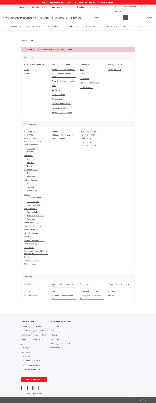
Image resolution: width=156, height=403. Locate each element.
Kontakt (118, 11)
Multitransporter (31, 229)
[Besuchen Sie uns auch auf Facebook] (23, 388)
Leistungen (56, 90)
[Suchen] (125, 17)
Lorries (27, 291)
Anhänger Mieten (115, 65)
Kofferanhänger (30, 180)
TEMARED (112, 291)
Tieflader (30, 173)
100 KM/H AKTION (88, 146)
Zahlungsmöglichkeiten (61, 103)
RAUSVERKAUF (87, 142)
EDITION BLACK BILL (89, 131)
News (143, 7)
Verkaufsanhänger (31, 244)
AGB (81, 69)
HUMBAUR (28, 284)
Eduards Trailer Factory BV (119, 284)
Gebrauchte (86, 138)
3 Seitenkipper (33, 201)
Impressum (84, 78)
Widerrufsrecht (86, 87)
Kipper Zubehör (58, 138)
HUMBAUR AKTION (88, 135)
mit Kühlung (32, 191)
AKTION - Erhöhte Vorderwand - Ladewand (34, 139)
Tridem (30, 166)
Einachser (31, 148)
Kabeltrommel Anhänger (34, 240)
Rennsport (31, 219)
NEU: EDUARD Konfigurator (126, 7)
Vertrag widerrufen (34, 379)
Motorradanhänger (32, 222)
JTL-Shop (143, 400)
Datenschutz (85, 65)
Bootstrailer (29, 247)
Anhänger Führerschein (62, 65)
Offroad (27, 257)
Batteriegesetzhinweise (89, 83)
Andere (111, 295)
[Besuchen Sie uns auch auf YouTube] (29, 388)
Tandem (30, 152)
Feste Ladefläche (34, 212)
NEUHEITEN (29, 135)
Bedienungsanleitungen (62, 112)
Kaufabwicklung (114, 69)
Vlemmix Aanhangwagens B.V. (62, 296)
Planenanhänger (31, 169)
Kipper (27, 194)
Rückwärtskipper (34, 198)
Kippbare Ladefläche (35, 215)
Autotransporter (30, 208)
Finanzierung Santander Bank (62, 75)
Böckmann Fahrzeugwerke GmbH (63, 285)
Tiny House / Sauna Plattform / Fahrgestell (36, 252)
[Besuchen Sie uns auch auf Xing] (36, 388)
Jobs (54, 85)
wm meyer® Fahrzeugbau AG (90, 296)
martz (54, 291)
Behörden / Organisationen (63, 69)
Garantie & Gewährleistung (63, 81)
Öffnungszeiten (58, 94)
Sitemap (83, 74)
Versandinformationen (61, 108)
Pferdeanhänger (30, 264)
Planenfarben (57, 99)
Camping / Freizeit (31, 260)
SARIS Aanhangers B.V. (89, 291)
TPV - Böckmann (30, 295)
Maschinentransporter (33, 226)
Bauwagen (28, 237)
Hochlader (28, 155)
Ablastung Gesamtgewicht (62, 135)
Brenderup (84, 284)
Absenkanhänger (31, 233)
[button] (134, 18)
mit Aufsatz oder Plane (36, 205)
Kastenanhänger (31, 145)
